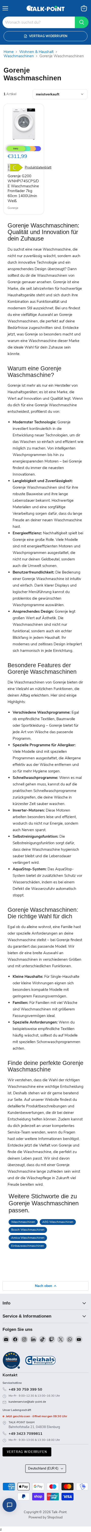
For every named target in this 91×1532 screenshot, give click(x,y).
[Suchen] (81, 22)
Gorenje (13, 208)
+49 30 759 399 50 (25, 1389)
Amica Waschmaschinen (27, 1238)
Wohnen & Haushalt (36, 52)
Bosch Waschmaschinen (27, 1230)
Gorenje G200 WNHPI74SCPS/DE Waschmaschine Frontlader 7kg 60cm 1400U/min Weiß (23, 188)
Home (9, 52)
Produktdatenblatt (38, 167)
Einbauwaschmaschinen (27, 1246)
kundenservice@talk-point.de (27, 1402)
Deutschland (43, 1468)
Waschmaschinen (19, 56)
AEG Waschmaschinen (57, 1222)
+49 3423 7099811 (25, 1433)
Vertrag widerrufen (27, 1452)
